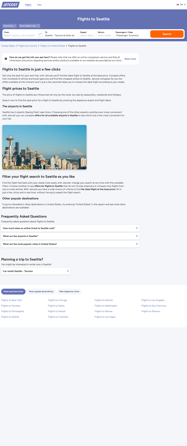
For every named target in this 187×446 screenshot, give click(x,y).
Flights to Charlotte (58, 316)
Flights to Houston (10, 305)
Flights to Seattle (10, 316)
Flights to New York (11, 300)
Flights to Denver (103, 311)
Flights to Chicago (57, 300)
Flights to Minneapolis (12, 311)
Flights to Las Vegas (105, 316)
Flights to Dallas (56, 305)
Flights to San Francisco (153, 305)
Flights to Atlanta (104, 300)
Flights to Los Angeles (152, 300)
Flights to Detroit (57, 311)
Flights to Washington (106, 305)
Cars (39, 5)
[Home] (10, 4)
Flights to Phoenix (150, 311)
